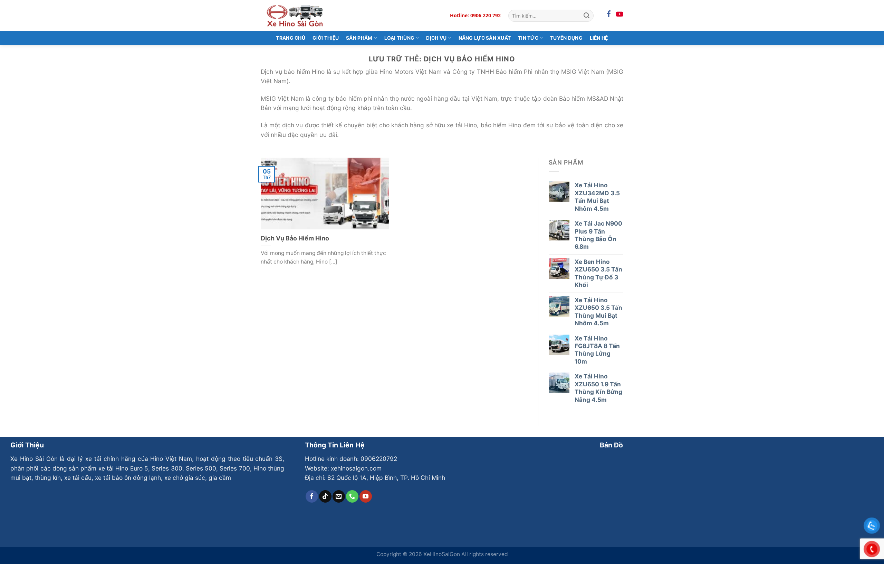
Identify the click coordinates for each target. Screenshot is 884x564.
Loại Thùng (399, 38)
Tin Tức (528, 38)
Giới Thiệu (326, 38)
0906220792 (379, 458)
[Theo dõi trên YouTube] (365, 496)
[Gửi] (586, 15)
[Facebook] (608, 14)
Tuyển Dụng (566, 38)
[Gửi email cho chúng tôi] (339, 496)
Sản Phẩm (359, 38)
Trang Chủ (290, 38)
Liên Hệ (599, 38)
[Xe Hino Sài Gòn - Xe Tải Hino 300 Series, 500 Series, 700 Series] (295, 15)
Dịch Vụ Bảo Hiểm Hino (295, 238)
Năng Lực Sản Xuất (485, 38)
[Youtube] (619, 14)
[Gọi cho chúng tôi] (352, 496)
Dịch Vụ (436, 38)
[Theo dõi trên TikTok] (325, 496)
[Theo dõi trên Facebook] (312, 496)
